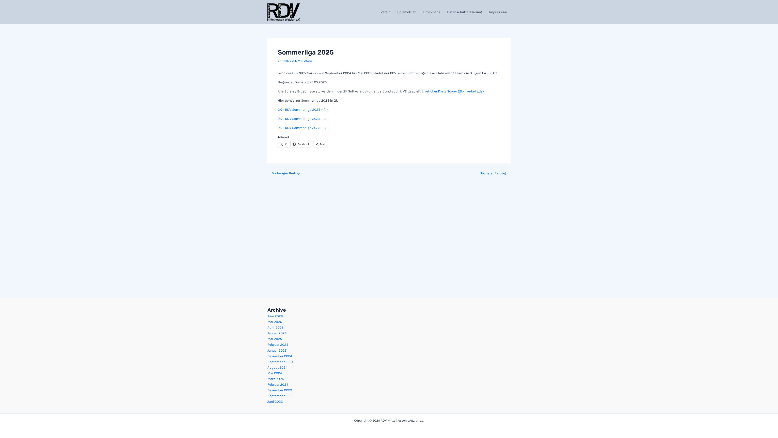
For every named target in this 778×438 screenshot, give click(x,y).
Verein (385, 12)
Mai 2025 (274, 339)
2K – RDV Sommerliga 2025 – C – (303, 128)
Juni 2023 (275, 401)
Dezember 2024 (279, 356)
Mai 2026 (274, 322)
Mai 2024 (274, 373)
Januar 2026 (277, 333)
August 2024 (277, 367)
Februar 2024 (277, 384)
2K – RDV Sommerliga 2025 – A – (303, 109)
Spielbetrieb (406, 12)
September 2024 (280, 362)
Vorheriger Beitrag (284, 173)
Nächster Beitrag (495, 173)
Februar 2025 (277, 344)
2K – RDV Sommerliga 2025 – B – (303, 119)
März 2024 (275, 379)
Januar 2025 (277, 350)
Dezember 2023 (279, 390)
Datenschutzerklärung (464, 12)
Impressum (498, 12)
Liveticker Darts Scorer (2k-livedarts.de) (453, 91)
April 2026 (275, 327)
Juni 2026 (275, 316)
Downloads (431, 12)
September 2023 (280, 396)
